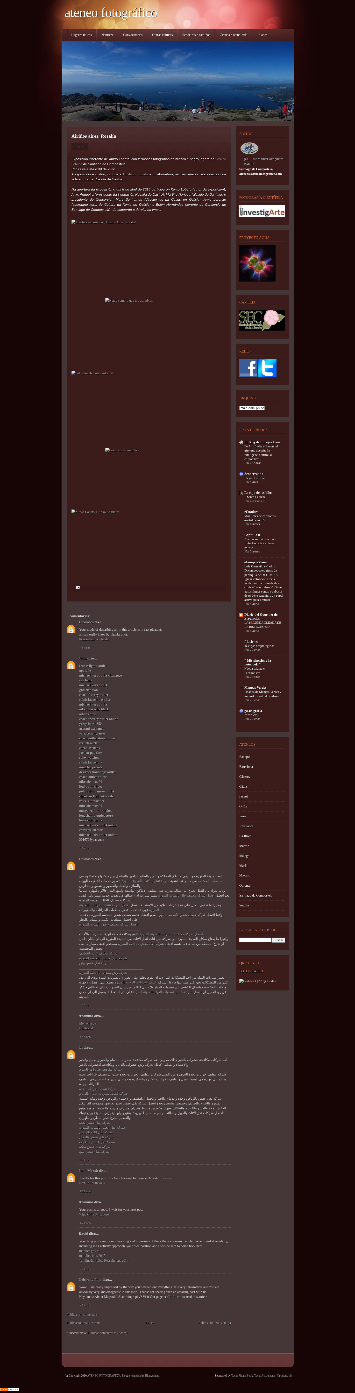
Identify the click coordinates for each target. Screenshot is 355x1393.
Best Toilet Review (92, 1183)
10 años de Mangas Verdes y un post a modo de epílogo (262, 694)
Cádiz (243, 786)
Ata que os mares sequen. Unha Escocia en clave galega (260, 543)
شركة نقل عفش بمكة (95, 1147)
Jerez (242, 816)
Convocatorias (132, 35)
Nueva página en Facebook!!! (255, 670)
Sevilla (244, 905)
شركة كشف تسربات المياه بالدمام (103, 1094)
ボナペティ (252, 715)
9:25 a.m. (85, 1191)
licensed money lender (94, 639)
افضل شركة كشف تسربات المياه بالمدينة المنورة (167, 992)
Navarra (244, 875)
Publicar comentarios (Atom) (108, 1333)
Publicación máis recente (83, 1323)
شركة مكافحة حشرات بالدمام (100, 1069)
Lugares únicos (81, 35)
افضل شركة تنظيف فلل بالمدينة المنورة (186, 895)
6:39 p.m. (85, 1160)
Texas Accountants (265, 1375)
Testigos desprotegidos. (259, 646)
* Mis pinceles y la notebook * (257, 662)
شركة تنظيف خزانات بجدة (97, 1089)
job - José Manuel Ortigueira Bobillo (264, 161)
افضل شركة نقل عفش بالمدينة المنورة (145, 944)
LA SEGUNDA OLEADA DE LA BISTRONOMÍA (262, 625)
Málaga (244, 856)
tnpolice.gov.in (89, 1251)
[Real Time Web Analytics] (9, 1390)
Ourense (244, 885)
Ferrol (243, 796)
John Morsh (88, 1171)
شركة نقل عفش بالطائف (97, 1142)
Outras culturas (162, 35)
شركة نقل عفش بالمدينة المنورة (102, 1127)
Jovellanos (246, 826)
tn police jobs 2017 (92, 1256)
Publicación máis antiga (215, 1323)
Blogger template (131, 1375)
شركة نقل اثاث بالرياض (96, 1132)
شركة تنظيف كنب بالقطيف (98, 953)
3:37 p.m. (85, 1005)
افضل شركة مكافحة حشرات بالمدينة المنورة (171, 934)
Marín (243, 866)
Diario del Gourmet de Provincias (260, 616)
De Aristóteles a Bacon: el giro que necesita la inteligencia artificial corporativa (261, 453)
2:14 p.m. (85, 1268)
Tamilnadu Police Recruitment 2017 (103, 1260)
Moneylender (88, 1023)
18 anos (262, 35)
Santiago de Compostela (255, 895)
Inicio (150, 1323)
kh (81, 1047)
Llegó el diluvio (255, 478)
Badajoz (244, 757)
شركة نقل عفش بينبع (94, 963)
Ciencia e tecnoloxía (233, 35)
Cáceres (244, 776)
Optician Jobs (285, 1375)
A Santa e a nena (255, 497)
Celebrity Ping (90, 1279)
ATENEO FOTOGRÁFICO (111, 12)
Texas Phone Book (242, 1375)
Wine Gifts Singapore (94, 1214)
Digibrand (86, 1028)
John (82, 658)
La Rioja (245, 836)
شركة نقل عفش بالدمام (96, 1137)
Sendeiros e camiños (196, 35)
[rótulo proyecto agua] (257, 280)
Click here (174, 1297)
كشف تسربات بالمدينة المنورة (136, 982)
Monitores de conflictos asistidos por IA (260, 518)
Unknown (86, 622)
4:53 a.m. (85, 647)
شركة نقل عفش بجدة (94, 1122)
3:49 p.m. (85, 1036)
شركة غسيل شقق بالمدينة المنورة (181, 915)
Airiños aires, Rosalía (93, 136)
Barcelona (246, 767)
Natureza (107, 35)
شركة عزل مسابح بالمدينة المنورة (103, 958)
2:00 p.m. (85, 1305)
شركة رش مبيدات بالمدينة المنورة (103, 973)
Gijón (243, 806)
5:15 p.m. (85, 848)
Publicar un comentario (83, 1314)
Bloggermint (152, 1375)
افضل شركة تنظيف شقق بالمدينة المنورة (108, 924)
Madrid (244, 846)
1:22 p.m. (85, 1222)
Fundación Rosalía (135, 174)
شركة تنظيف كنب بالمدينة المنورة (145, 881)
